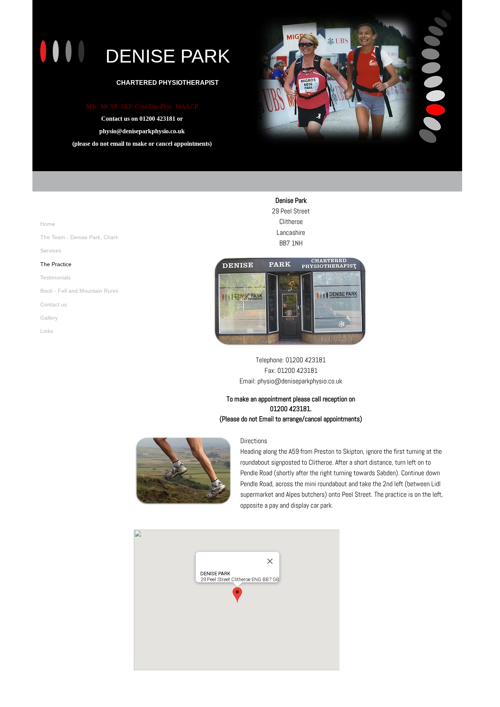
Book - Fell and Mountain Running (82, 291)
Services (50, 250)
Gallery (49, 318)
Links (46, 331)
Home (47, 224)
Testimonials (55, 277)
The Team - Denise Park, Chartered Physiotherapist (104, 237)
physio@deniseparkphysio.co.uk (142, 131)
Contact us (53, 304)
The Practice (55, 264)
